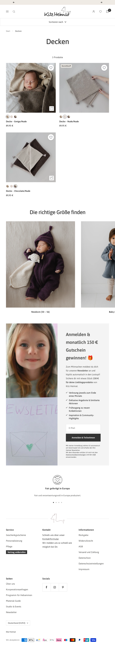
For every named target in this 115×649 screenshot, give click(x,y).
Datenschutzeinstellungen (91, 563)
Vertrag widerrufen (16, 552)
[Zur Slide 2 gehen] (56, 502)
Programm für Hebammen (19, 595)
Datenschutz (85, 558)
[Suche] (14, 11)
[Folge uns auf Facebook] (46, 587)
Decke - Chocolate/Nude (18, 191)
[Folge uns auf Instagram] (55, 587)
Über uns (10, 583)
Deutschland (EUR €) (16, 623)
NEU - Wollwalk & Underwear (57, 2)
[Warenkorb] (107, 11)
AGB (94, 455)
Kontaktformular (50, 539)
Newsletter (11, 612)
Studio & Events (13, 606)
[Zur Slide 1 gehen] (53, 502)
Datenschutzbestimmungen (76, 455)
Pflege (9, 546)
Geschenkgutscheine (16, 535)
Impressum (84, 569)
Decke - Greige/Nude (16, 121)
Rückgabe (83, 535)
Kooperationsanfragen (17, 589)
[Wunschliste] (100, 11)
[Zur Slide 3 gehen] (58, 502)
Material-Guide (13, 601)
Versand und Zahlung (89, 552)
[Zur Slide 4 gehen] (61, 502)
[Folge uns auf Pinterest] (63, 587)
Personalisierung (14, 540)
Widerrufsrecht (86, 540)
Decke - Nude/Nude (69, 121)
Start (8, 31)
